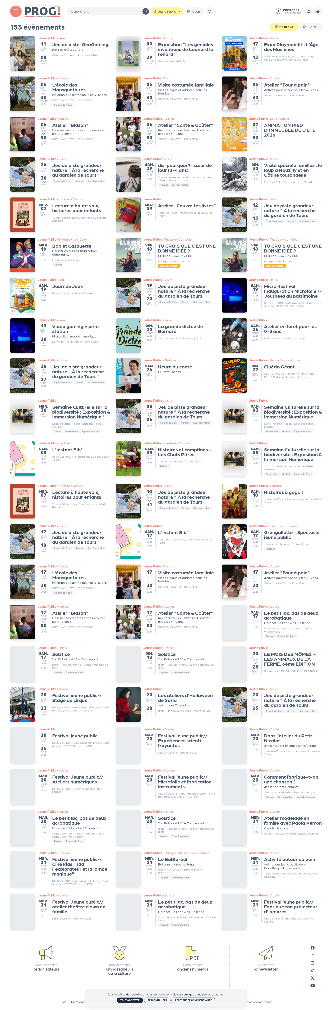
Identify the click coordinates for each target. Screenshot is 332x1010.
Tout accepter (130, 1000)
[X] (313, 975)
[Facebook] (313, 944)
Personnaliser (157, 1000)
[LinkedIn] (312, 960)
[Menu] (16, 11)
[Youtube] (312, 982)
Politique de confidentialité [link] (193, 1000)
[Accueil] (42, 11)
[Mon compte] (309, 11)
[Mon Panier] (318, 11)
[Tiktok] (312, 967)
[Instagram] (312, 952)
